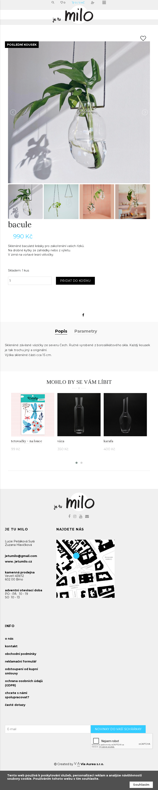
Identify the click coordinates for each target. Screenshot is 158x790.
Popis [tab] (61, 331)
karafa (108, 441)
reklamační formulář (20, 661)
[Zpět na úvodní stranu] (77, 13)
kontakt (11, 646)
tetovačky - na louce (26, 441)
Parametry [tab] (85, 331)
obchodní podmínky (20, 654)
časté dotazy (15, 705)
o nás (9, 638)
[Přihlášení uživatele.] (93, 2)
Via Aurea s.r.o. (92, 764)
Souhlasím (141, 785)
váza (60, 441)
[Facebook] (83, 315)
